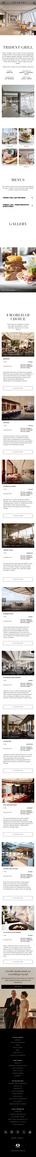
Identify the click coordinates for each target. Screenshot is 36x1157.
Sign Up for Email (17, 1068)
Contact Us (17, 1063)
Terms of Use (18, 1086)
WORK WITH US (18, 1052)
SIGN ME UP (18, 986)
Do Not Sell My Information (18, 1098)
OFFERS (18, 1045)
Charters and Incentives (18, 1114)
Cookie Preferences (18, 1091)
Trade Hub (18, 1111)
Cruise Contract (17, 1093)
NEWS (17, 1050)
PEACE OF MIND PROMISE (18, 1042)
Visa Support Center (17, 1116)
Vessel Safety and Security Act (18, 1119)
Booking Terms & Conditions (18, 1083)
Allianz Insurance (18, 1124)
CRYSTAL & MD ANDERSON (18, 1055)
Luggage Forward (17, 1073)
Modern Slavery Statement (17, 1103)
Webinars (18, 1075)
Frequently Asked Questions (18, 1065)
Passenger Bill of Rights (18, 1121)
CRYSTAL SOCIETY (18, 1047)
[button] (3, 3)
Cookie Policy (17, 1088)
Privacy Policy (17, 1096)
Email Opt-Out (17, 1070)
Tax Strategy (18, 1101)
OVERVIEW (18, 1039)
